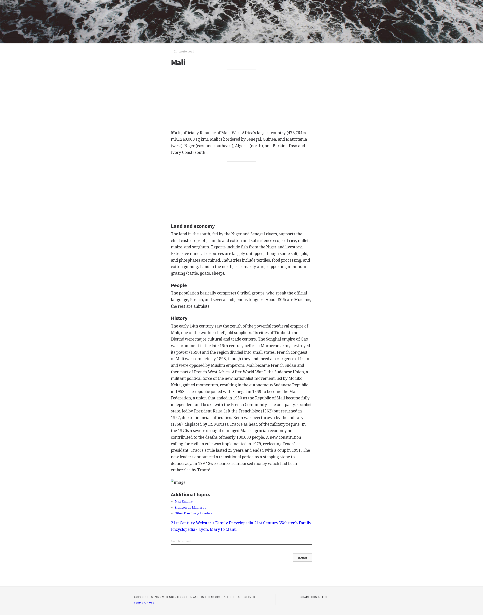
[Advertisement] (241, 98)
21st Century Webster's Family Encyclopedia (212, 523)
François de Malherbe (190, 507)
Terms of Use (144, 602)
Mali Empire (184, 501)
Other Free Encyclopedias (193, 513)
